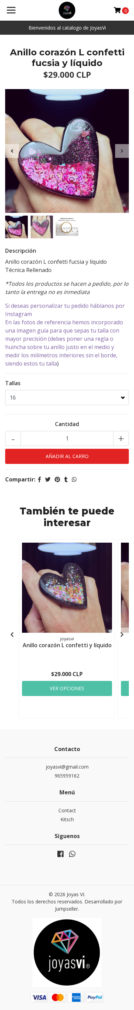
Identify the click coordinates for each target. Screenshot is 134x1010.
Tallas (13, 383)
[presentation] (12, 151)
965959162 (67, 775)
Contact (67, 810)
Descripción (20, 250)
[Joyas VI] (67, 10)
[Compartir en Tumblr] (66, 479)
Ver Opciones (67, 688)
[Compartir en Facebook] (39, 479)
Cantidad (67, 424)
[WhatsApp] (72, 855)
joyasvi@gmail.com (67, 766)
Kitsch (67, 819)
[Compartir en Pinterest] (57, 479)
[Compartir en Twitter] (48, 479)
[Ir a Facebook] (60, 855)
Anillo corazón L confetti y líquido (67, 645)
